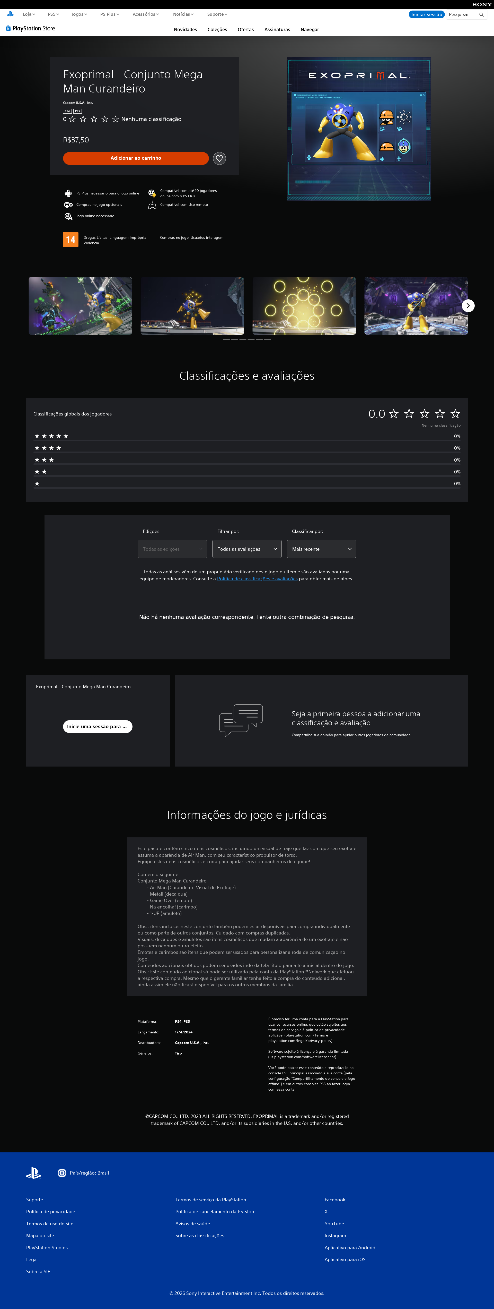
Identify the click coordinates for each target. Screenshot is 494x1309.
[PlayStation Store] (32, 28)
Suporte (215, 13)
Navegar (310, 29)
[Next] (468, 305)
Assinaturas (277, 29)
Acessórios (144, 13)
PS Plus (108, 13)
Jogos (78, 13)
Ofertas (246, 29)
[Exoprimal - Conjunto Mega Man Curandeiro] (80, 306)
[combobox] (172, 549)
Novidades (185, 29)
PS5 (52, 13)
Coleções (217, 29)
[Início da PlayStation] (10, 14)
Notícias (181, 13)
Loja (27, 13)
